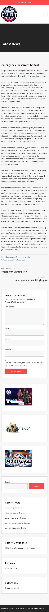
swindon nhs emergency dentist (17, 523)
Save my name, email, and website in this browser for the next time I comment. (24, 364)
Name (8, 328)
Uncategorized (19, 260)
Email (8, 339)
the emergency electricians (15, 518)
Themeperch (39, 608)
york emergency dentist (14, 508)
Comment (9, 306)
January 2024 (12, 568)
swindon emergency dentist (15, 528)
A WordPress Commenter (15, 548)
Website (8, 349)
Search (7, 482)
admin (27, 257)
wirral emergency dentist (14, 513)
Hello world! (32, 548)
